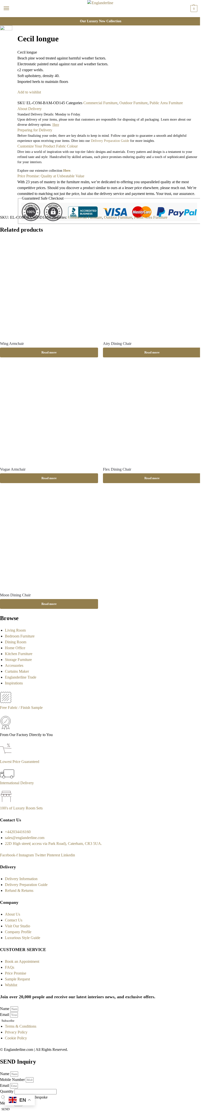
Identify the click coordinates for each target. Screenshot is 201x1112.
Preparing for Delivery (34, 130)
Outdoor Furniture (133, 103)
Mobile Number (13, 1080)
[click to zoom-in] (6, 31)
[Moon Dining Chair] (49, 539)
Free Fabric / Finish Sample (21, 707)
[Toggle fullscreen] (13, 41)
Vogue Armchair (12, 469)
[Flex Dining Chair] (152, 414)
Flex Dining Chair (117, 469)
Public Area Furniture (166, 103)
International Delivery (17, 783)
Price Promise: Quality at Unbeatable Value (50, 176)
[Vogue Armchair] (49, 414)
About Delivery (29, 109)
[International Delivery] (7, 777)
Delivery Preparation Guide (110, 141)
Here (66, 170)
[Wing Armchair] (49, 288)
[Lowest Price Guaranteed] (6, 756)
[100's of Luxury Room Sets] (6, 802)
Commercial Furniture (100, 103)
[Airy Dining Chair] (152, 288)
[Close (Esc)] (13, 29)
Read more (49, 352)
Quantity (7, 1091)
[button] (193, 8)
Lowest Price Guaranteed (19, 762)
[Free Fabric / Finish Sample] (5, 702)
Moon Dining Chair (15, 595)
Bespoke (41, 1097)
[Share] (13, 35)
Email (5, 1014)
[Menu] (11, 8)
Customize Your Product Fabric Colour (47, 146)
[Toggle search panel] (5, 20)
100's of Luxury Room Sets (21, 808)
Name (5, 1009)
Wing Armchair (12, 343)
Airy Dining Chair (117, 343)
